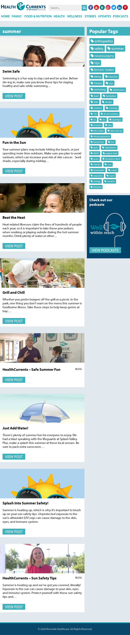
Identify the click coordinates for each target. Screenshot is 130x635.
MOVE (96, 153)
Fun (112, 142)
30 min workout (111, 113)
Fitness (98, 83)
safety (99, 48)
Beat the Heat (14, 217)
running (113, 108)
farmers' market (104, 70)
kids (96, 101)
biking (97, 76)
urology (96, 181)
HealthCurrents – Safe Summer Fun (31, 369)
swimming (100, 89)
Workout (97, 187)
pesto (96, 158)
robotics (97, 164)
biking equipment (101, 136)
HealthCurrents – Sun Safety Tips (30, 578)
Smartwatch (98, 170)
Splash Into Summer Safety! (25, 503)
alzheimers (119, 89)
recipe (108, 101)
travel (111, 175)
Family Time (98, 142)
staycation (98, 175)
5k (94, 119)
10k (95, 113)
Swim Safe (11, 71)
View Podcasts (105, 250)
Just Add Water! (15, 428)
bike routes (98, 130)
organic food (111, 153)
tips (97, 63)
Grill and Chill (14, 292)
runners (98, 108)
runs (109, 164)
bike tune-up (116, 130)
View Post (14, 96)
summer (117, 48)
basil (96, 95)
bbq (110, 125)
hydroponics (110, 147)
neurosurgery (104, 56)
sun (111, 83)
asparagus (116, 119)
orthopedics (104, 41)
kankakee (111, 95)
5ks (103, 119)
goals (95, 147)
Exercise (113, 76)
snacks (114, 170)
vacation (111, 181)
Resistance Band (112, 158)
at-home (97, 125)
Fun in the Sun (14, 142)
